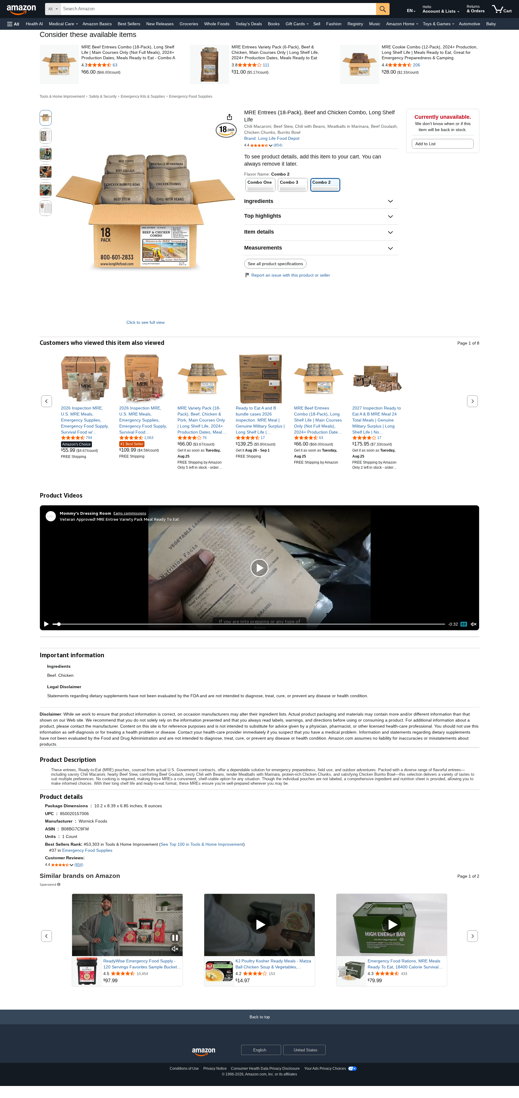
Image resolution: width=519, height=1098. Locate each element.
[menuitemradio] (463, 624)
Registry (355, 23)
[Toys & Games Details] (453, 24)
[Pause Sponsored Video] (175, 938)
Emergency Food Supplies (190, 96)
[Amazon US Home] (203, 1052)
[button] (13, 24)
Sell (316, 23)
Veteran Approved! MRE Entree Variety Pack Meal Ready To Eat (119, 519)
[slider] (249, 624)
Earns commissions (130, 513)
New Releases (160, 23)
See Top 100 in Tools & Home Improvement (202, 844)
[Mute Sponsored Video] (175, 949)
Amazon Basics (97, 23)
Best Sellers (129, 23)
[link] (89, 72)
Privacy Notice (215, 1068)
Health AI (34, 23)
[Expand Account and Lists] (458, 11)
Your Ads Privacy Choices (325, 1068)
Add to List (425, 143)
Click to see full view (145, 322)
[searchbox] (218, 9)
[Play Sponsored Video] (259, 925)
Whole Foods (216, 23)
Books (274, 23)
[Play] (45, 624)
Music (374, 23)
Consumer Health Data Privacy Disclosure (265, 1068)
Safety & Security (103, 96)
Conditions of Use (184, 1068)
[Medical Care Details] (77, 24)
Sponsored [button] (48, 884)
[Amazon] (22, 9)
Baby (491, 23)
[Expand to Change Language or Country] (414, 11)
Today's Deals (248, 23)
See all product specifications (275, 263)
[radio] (45, 117)
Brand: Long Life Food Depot (271, 138)
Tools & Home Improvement (62, 96)
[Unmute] (474, 624)
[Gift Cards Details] (307, 24)
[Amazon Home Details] (417, 24)
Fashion (333, 23)
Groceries (189, 23)
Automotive (469, 23)
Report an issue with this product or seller (290, 275)
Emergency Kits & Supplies (143, 96)
